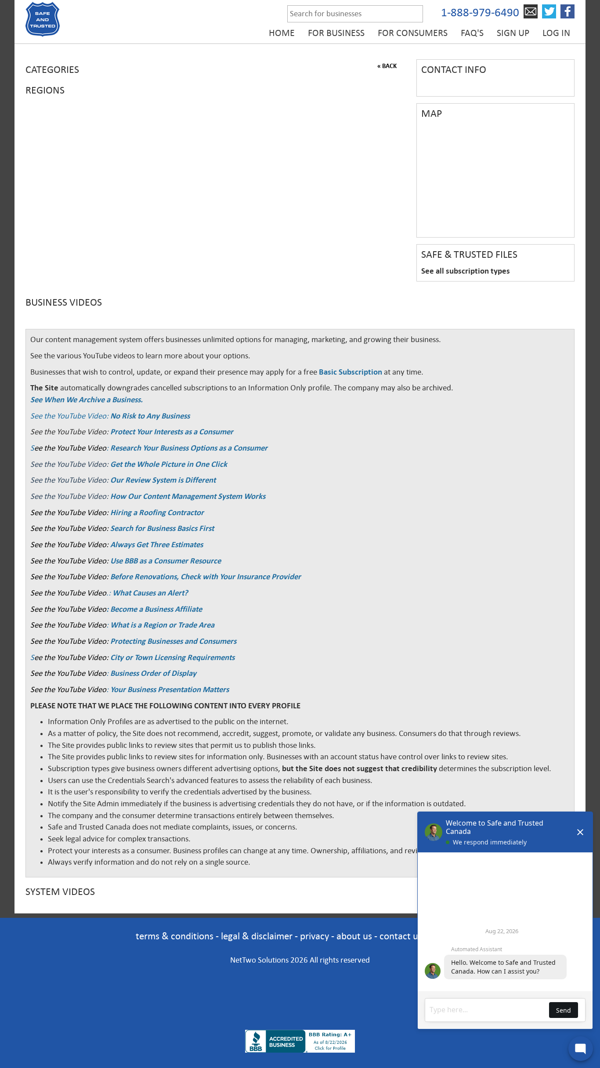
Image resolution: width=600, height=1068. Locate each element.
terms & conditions (174, 936)
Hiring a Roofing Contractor (157, 512)
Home (282, 33)
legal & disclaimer (257, 936)
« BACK (387, 65)
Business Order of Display (153, 673)
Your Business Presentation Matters (169, 689)
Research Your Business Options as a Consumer (188, 448)
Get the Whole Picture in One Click (168, 464)
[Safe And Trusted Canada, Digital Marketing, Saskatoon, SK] (300, 985)
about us (354, 936)
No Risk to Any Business (150, 415)
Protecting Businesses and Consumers (172, 641)
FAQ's (472, 33)
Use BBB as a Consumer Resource (165, 560)
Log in (556, 33)
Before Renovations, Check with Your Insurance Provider (205, 576)
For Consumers (413, 33)
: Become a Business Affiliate (154, 609)
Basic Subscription (350, 372)
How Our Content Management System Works (187, 496)
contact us (401, 936)
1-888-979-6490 (480, 12)
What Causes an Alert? (150, 592)
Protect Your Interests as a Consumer (171, 431)
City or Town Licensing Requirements (172, 657)
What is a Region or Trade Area (162, 625)
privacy (314, 936)
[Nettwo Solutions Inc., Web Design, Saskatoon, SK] (300, 1015)
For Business (336, 33)
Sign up (513, 33)
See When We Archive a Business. (86, 399)
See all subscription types (465, 271)
